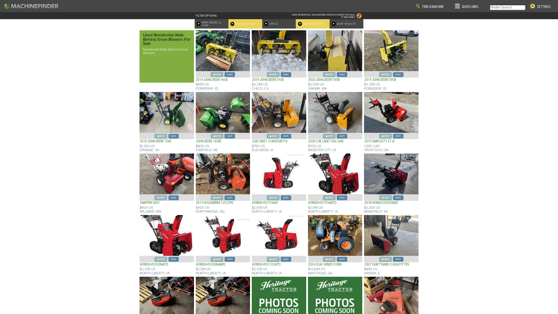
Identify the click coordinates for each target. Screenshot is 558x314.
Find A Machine (433, 7)
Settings (544, 7)
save (230, 74)
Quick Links (470, 7)
